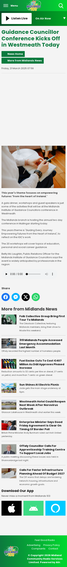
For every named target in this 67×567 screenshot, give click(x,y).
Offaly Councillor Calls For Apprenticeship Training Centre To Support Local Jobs (42, 449)
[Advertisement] (33, 109)
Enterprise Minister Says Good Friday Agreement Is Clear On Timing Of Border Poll (40, 425)
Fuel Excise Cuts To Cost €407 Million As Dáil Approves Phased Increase (41, 364)
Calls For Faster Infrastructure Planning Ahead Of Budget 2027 (42, 471)
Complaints (38, 548)
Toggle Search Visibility (61, 8)
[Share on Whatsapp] (36, 297)
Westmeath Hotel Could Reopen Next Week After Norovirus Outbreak (42, 405)
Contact (53, 548)
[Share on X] (26, 297)
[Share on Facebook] (5, 297)
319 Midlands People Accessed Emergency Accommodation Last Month (40, 343)
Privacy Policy (51, 545)
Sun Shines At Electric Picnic (39, 385)
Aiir (58, 562)
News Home (15, 54)
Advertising (33, 545)
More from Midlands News (24, 60)
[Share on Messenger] (16, 297)
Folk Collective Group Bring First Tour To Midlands (42, 318)
